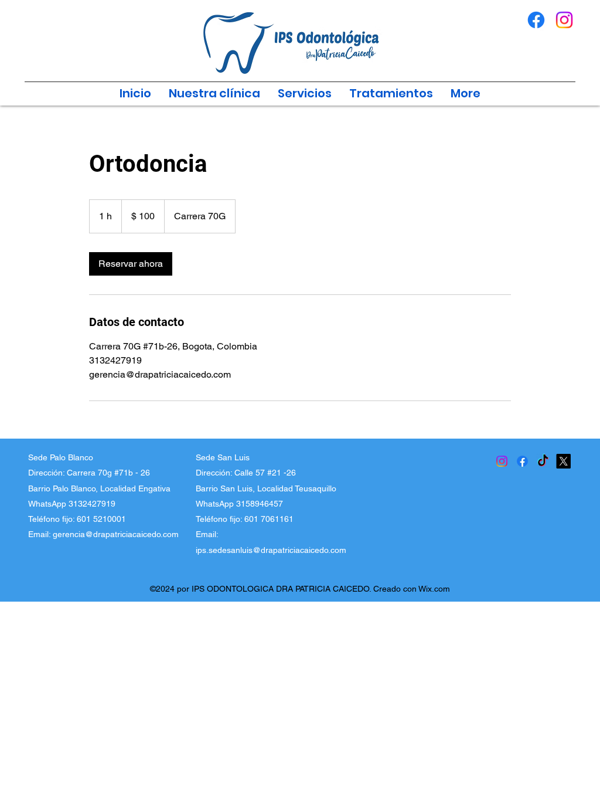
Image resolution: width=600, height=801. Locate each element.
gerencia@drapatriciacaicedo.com (116, 534)
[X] (563, 461)
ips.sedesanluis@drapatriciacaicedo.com (271, 550)
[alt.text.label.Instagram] (564, 20)
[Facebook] (522, 461)
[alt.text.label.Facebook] (536, 20)
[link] (130, 264)
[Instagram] (502, 461)
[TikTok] (543, 461)
